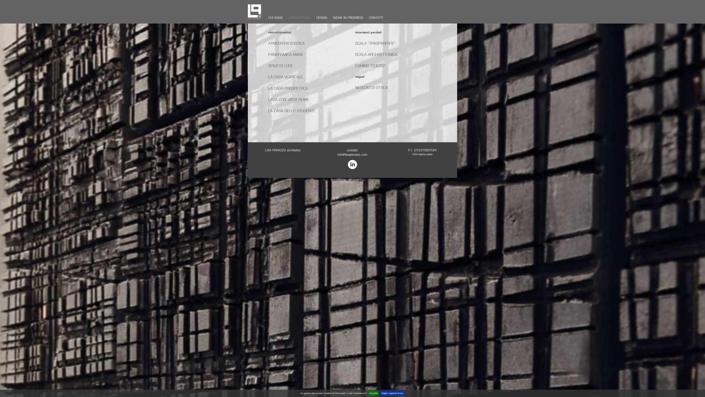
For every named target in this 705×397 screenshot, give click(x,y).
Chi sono (275, 17)
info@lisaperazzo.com (352, 154)
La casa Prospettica (288, 88)
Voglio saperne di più (392, 393)
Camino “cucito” (370, 66)
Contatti (376, 17)
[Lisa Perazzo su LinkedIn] (352, 164)
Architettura (299, 17)
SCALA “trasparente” (375, 43)
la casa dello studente (291, 111)
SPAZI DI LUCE (280, 66)
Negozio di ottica (371, 87)
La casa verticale (285, 77)
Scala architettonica (376, 54)
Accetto (373, 393)
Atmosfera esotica (286, 43)
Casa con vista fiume (288, 99)
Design (321, 17)
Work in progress (348, 17)
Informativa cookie (422, 154)
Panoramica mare (285, 54)
